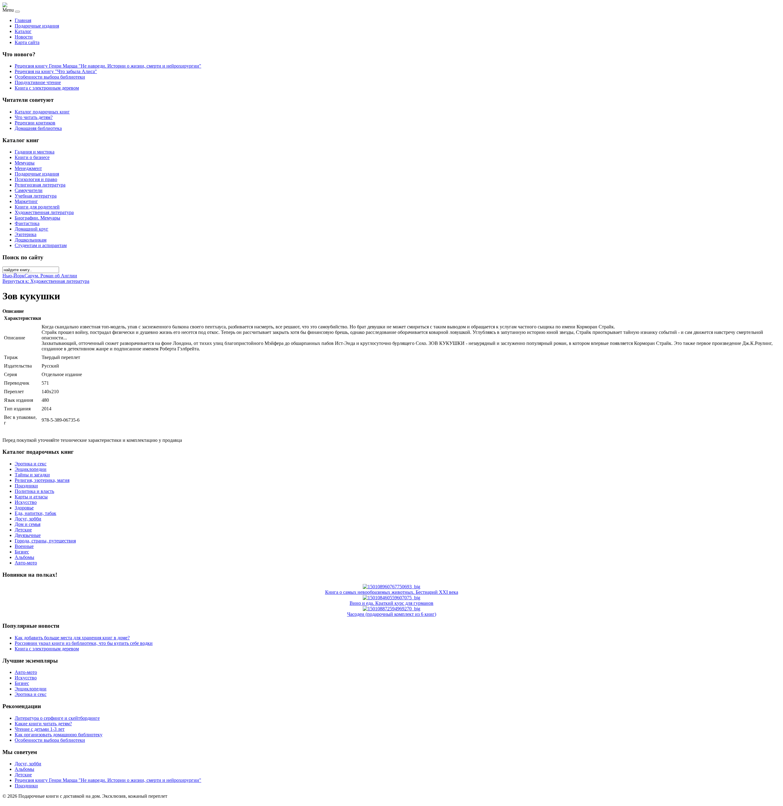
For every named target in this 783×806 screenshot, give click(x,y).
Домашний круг (31, 228)
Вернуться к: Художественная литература (45, 281)
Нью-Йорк (13, 275)
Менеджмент (28, 168)
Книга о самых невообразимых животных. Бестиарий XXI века (391, 592)
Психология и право (36, 179)
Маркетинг (26, 201)
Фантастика (27, 223)
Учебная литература (36, 195)
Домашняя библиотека (38, 128)
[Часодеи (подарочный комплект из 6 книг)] (391, 608)
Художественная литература (44, 212)
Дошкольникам (30, 239)
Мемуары (25, 162)
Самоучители (29, 190)
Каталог (23, 31)
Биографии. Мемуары (37, 217)
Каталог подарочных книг (42, 111)
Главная (23, 20)
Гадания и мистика (34, 151)
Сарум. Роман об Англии (50, 275)
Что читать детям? (34, 117)
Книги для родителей (37, 206)
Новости (24, 36)
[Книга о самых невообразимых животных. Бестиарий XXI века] (391, 586)
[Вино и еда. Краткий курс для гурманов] (391, 597)
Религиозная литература (40, 184)
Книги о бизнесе (32, 157)
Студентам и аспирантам (41, 245)
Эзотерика (25, 234)
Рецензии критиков (35, 122)
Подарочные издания (37, 25)
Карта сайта (27, 42)
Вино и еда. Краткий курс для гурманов (391, 603)
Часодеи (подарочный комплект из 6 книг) (391, 614)
